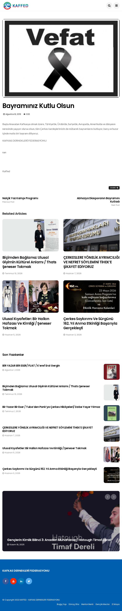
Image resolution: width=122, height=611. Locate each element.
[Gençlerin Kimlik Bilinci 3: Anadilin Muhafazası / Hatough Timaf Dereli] (61, 521)
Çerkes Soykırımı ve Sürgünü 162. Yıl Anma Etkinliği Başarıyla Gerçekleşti (90, 323)
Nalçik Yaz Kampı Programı (20, 200)
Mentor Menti (87, 604)
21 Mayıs (116, 604)
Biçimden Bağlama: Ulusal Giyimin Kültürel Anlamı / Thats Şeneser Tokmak (29, 262)
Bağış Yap (62, 604)
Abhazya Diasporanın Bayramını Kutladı (98, 201)
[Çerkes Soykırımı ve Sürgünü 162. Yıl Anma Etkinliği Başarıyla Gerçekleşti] (91, 296)
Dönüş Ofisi (74, 604)
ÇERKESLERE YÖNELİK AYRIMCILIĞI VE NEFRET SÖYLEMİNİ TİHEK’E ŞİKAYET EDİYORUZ (91, 262)
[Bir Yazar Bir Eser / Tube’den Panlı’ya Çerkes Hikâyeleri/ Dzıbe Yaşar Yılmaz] (112, 413)
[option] (61, 521)
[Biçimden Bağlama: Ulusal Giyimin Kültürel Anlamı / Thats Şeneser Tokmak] (30, 235)
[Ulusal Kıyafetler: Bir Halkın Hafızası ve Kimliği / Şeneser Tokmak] (30, 296)
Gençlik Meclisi (102, 604)
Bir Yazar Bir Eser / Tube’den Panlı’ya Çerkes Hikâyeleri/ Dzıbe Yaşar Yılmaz (51, 407)
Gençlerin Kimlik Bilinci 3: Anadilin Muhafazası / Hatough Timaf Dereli (59, 540)
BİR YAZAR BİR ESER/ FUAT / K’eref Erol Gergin (31, 366)
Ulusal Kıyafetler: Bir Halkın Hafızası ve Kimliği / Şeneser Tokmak (26, 323)
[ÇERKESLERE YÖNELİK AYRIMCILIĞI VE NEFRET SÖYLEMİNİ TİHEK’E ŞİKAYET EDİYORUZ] (91, 235)
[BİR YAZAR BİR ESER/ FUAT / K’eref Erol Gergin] (112, 372)
